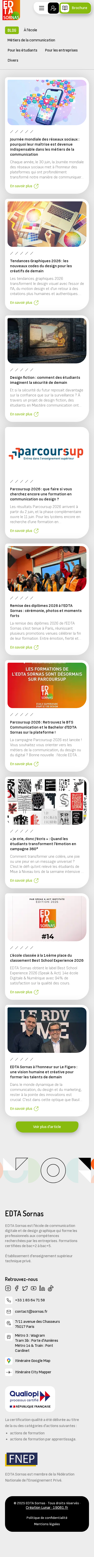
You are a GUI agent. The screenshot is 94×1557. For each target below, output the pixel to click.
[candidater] (53, 8)
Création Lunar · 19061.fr (47, 1507)
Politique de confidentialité (47, 1518)
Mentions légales (47, 1524)
